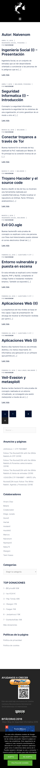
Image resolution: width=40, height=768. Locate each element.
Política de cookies (11, 645)
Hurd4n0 (7, 530)
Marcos (6, 534)
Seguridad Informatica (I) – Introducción (15, 95)
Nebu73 (6, 547)
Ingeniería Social (9, 43)
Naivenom (9, 45)
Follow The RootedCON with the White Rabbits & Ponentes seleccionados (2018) (19, 463)
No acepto (27, 757)
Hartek (6, 522)
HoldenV (6, 526)
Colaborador (8, 510)
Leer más (5, 75)
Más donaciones (10, 625)
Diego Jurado (9, 514)
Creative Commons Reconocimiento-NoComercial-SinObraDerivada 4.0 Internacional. (18, 703)
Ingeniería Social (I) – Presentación (19, 52)
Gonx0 (6, 518)
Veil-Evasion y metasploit (14, 379)
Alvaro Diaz (8, 502)
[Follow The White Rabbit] (20, 8)
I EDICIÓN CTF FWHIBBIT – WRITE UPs (19, 477)
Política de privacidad (12, 640)
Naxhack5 (7, 543)
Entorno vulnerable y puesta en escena (19, 264)
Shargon (6, 551)
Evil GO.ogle (12, 225)
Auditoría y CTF (25, 255)
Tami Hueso (8, 555)
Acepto (11, 757)
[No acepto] (37, 750)
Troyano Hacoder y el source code (20, 180)
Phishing (21, 43)
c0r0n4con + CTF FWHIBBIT (15, 449)
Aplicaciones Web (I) (19, 340)
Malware (18, 84)
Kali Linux (22, 370)
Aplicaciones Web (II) (20, 303)
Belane (6, 506)
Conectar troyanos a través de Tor (19, 139)
